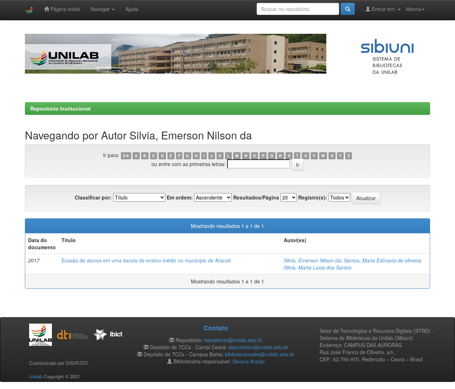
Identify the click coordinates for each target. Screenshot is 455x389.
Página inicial (64, 8)
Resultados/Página (256, 197)
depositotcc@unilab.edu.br (258, 347)
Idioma (413, 8)
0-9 (126, 155)
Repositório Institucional (60, 108)
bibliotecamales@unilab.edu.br (259, 354)
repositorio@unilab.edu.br (233, 339)
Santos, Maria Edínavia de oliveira (382, 260)
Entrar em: (383, 8)
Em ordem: (180, 197)
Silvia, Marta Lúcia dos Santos (318, 267)
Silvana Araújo (248, 361)
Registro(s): (312, 197)
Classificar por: (93, 197)
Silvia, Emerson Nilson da (312, 260)
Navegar (101, 8)
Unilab (35, 376)
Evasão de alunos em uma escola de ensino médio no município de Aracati (146, 260)
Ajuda (131, 8)
